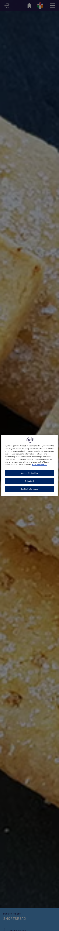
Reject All (29, 481)
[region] (29, 465)
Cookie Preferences (29, 489)
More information (39, 465)
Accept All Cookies (29, 473)
